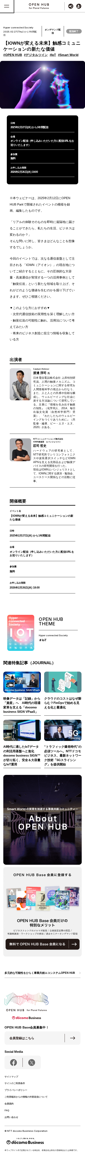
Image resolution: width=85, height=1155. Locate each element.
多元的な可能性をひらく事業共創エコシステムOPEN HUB (40, 972)
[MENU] (6, 6)
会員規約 (9, 1103)
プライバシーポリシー (16, 1090)
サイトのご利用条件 (15, 1083)
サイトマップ (11, 1076)
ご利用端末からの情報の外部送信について (26, 1097)
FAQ (7, 1110)
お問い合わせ (11, 1117)
